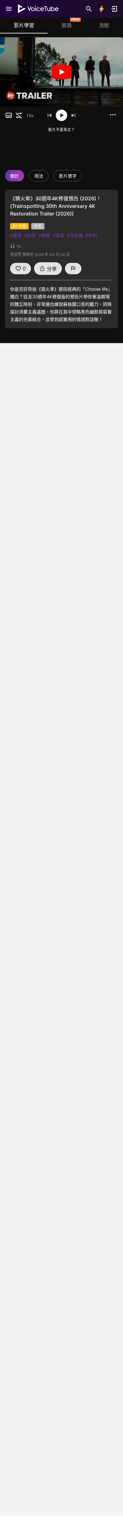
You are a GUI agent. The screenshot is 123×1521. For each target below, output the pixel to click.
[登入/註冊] (114, 9)
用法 (38, 176)
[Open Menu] (9, 9)
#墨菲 (58, 235)
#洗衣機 (75, 235)
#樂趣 (44, 235)
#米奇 (30, 235)
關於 (14, 176)
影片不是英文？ (61, 129)
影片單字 (68, 176)
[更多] (113, 114)
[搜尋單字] (89, 9)
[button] (9, 115)
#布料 (91, 235)
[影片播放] (61, 71)
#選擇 (16, 235)
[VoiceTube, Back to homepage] (38, 9)
